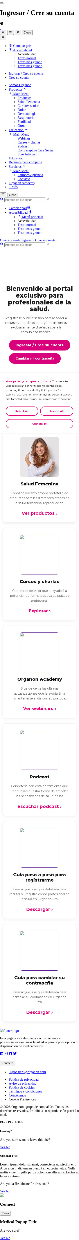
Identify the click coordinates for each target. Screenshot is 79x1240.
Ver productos (39, 513)
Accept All (57, 411)
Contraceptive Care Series (36, 150)
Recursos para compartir (25, 162)
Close (27, 32)
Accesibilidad (19, 212)
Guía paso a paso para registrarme (39, 877)
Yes (3, 1147)
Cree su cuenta (19, 77)
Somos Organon (20, 85)
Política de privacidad (24, 1079)
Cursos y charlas (29, 142)
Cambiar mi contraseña (35, 358)
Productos (16, 89)
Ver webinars (39, 708)
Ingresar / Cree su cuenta (26, 73)
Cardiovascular (28, 106)
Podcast (23, 146)
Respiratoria (26, 117)
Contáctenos (17, 1095)
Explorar (40, 610)
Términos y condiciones (25, 1091)
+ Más (13, 187)
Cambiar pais (18, 208)
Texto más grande (30, 62)
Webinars (24, 138)
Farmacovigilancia (30, 175)
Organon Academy (22, 183)
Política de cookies (22, 1087)
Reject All (22, 411)
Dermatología (27, 114)
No (8, 1147)
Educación (16, 130)
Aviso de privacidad (22, 1083)
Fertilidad (24, 121)
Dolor (22, 110)
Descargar (39, 909)
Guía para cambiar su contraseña (39, 980)
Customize (39, 423)
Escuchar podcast (39, 806)
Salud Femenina (29, 102)
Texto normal (27, 58)
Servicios (15, 166)
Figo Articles (26, 154)
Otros (21, 125)
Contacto (24, 179)
